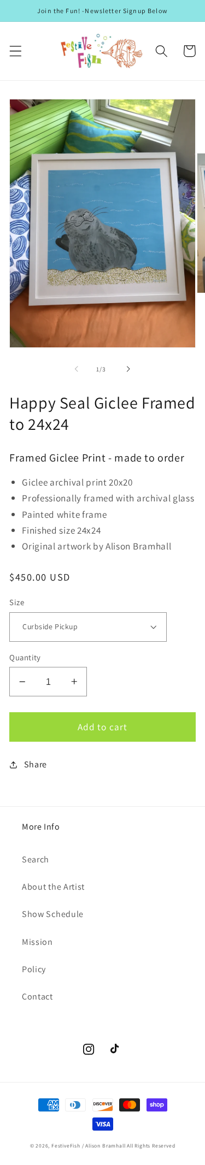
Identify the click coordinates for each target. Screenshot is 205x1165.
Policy (34, 969)
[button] (16, 51)
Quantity (25, 657)
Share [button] (35, 764)
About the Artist (53, 886)
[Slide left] (77, 369)
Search (35, 859)
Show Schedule (53, 914)
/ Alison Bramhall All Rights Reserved (128, 1145)
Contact (37, 996)
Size (16, 602)
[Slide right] (128, 369)
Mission (37, 942)
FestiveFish (65, 1145)
